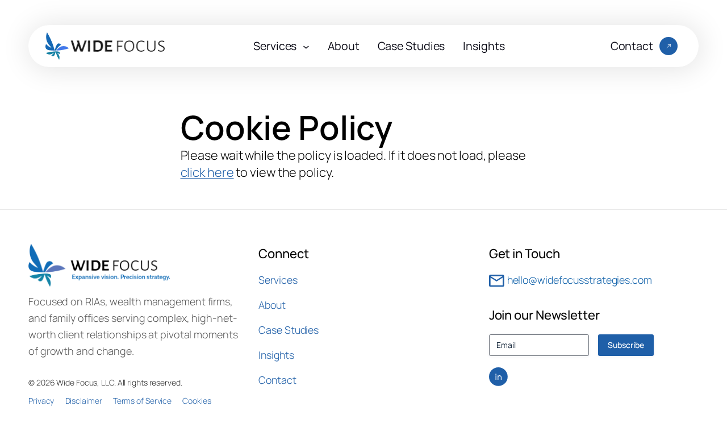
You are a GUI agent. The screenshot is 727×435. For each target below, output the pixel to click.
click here (207, 172)
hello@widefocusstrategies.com (579, 280)
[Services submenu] (306, 46)
